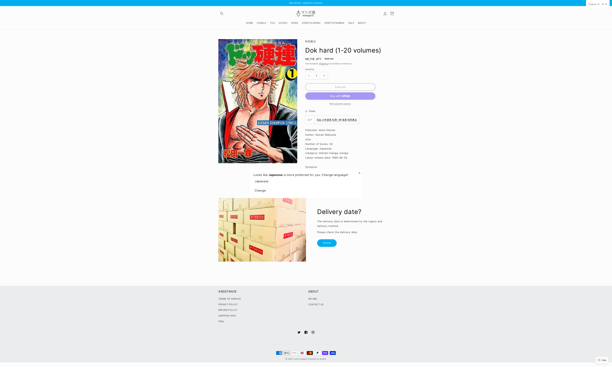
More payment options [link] (340, 103)
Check (327, 242)
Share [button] (312, 111)
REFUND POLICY (227, 310)
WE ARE (312, 298)
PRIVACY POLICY (228, 304)
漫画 (344, 119)
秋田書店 (352, 119)
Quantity (309, 69)
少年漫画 (326, 119)
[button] (221, 13)
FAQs (221, 321)
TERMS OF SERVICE (229, 298)
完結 (319, 119)
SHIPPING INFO (227, 315)
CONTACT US (316, 304)
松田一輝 (336, 119)
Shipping (323, 63)
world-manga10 (301, 359)
